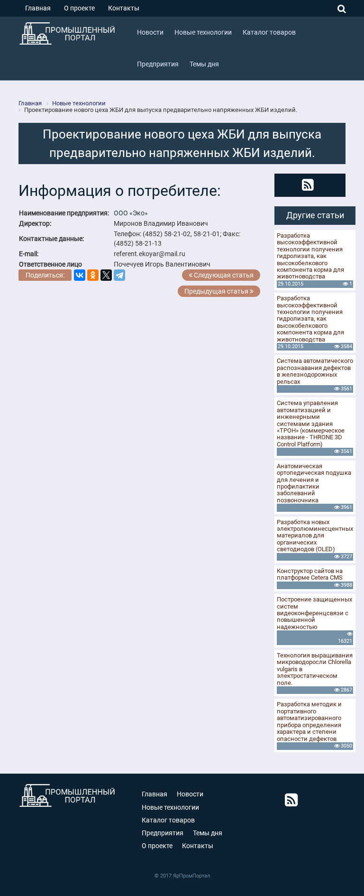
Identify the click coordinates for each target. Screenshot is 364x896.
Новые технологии (170, 807)
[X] (106, 275)
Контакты (123, 8)
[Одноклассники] (93, 275)
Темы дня (207, 833)
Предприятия (162, 833)
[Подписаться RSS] (308, 185)
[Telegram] (119, 275)
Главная (38, 8)
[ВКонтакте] (79, 275)
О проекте (79, 8)
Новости (190, 794)
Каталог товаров (168, 820)
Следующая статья (223, 275)
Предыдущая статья (217, 291)
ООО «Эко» (131, 213)
